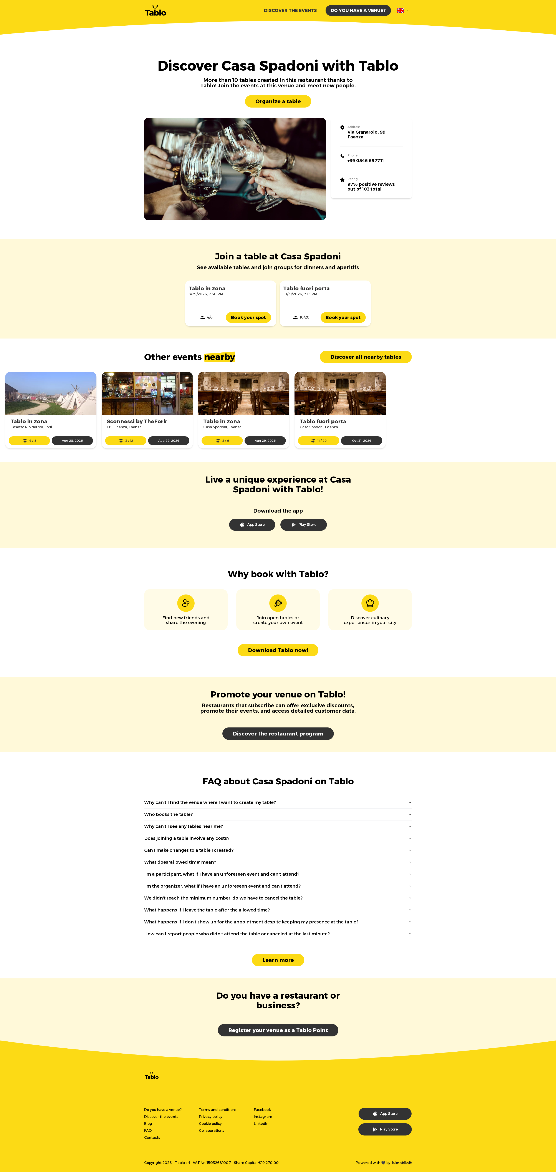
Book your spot (248, 317)
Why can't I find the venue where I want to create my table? (210, 802)
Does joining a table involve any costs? (186, 838)
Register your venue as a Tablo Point (278, 1030)
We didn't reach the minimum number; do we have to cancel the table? (223, 898)
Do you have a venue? (358, 10)
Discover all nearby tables (365, 357)
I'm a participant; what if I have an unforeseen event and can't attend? (221, 874)
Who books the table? (168, 814)
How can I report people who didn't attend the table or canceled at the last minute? (237, 933)
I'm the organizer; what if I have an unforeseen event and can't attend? (222, 886)
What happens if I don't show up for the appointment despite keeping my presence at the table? (251, 922)
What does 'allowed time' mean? (180, 862)
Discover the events (290, 10)
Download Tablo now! (278, 650)
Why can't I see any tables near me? (183, 826)
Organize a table (278, 101)
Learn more (278, 960)
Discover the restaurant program (278, 733)
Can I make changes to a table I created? (188, 850)
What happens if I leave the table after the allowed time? (207, 910)
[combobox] (403, 10)
